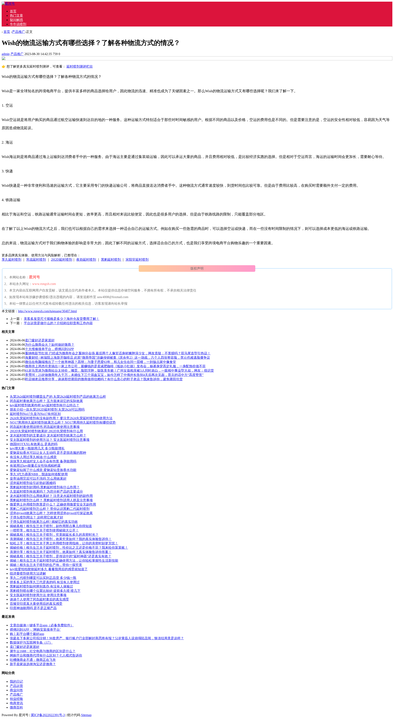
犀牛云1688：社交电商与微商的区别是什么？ (43, 651)
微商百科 (16, 707)
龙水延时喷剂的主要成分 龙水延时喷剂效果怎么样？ (48, 435)
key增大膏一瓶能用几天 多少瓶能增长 (37, 448)
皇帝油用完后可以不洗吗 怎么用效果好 (38, 478)
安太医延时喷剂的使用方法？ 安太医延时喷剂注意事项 (49, 439)
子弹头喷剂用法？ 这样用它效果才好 (36, 517)
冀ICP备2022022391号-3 (48, 715)
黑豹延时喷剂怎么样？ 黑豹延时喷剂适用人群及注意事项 (51, 500)
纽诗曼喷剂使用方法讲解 (28, 573)
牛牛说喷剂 (18, 24)
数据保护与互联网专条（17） (31, 642)
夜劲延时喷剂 (86, 259)
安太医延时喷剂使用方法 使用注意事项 (38, 595)
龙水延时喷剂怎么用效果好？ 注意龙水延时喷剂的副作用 (51, 496)
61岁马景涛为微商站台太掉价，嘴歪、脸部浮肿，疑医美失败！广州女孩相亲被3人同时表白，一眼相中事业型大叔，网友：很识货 (119, 370)
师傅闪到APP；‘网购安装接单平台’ (35, 629)
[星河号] (8, 3)
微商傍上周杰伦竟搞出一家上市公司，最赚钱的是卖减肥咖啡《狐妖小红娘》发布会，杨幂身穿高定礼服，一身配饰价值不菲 (115, 366)
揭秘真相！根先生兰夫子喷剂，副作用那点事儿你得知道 (51, 526)
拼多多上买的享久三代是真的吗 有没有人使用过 (45, 582)
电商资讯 (16, 703)
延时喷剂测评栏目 (79, 66)
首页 (13, 11)
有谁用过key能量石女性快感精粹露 (35, 465)
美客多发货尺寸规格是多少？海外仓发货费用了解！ (61, 318)
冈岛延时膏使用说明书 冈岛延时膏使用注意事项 (45, 427)
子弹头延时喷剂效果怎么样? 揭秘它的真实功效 (44, 521)
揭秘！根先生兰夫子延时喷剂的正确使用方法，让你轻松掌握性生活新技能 (64, 560)
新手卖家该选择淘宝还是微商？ (33, 664)
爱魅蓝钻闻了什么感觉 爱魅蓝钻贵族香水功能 (43, 470)
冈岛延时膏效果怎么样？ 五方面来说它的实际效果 (46, 401)
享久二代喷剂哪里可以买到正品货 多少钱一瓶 (43, 578)
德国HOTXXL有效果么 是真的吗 (33, 444)
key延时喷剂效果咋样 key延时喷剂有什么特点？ (44, 405)
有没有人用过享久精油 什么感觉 (33, 457)
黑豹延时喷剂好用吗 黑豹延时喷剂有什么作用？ (45, 487)
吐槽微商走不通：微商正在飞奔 (33, 659)
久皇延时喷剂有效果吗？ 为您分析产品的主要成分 (46, 491)
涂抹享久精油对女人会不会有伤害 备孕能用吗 (43, 461)
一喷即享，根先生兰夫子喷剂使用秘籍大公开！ (44, 530)
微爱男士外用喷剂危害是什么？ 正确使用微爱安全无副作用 (53, 504)
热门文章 (16, 15)
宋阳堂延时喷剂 (137, 259)
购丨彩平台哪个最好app (27, 634)
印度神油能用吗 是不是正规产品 (33, 608)
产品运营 (16, 686)
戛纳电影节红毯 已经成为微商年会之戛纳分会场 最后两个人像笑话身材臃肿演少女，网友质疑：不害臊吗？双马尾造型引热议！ (118, 353)
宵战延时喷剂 (36, 259)
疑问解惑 (16, 20)
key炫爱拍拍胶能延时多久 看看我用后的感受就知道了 (49, 569)
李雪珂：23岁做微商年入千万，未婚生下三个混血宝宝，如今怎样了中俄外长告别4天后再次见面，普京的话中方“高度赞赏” (114, 375)
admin (6, 54)
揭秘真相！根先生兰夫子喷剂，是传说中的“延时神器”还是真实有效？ (60, 556)
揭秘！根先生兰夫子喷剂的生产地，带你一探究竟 (46, 565)
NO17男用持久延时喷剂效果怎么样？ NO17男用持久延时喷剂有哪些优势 (63, 422)
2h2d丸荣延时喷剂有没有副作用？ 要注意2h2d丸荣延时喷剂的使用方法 (61, 418)
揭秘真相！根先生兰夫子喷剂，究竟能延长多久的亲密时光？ (54, 534)
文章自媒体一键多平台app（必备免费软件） (42, 625)
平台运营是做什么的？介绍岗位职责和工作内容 (58, 323)
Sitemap (86, 715)
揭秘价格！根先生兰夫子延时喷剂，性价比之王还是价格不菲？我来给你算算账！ (69, 547)
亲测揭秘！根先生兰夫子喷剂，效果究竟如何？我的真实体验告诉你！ (61, 539)
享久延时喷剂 (11, 259)
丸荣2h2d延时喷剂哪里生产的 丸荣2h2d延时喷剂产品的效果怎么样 (58, 396)
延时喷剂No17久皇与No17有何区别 (35, 414)
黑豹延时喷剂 (111, 259)
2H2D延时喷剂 (61, 259)
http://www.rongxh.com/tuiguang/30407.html (47, 311)
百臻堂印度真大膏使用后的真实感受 (36, 603)
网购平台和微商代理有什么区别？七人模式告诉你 (46, 655)
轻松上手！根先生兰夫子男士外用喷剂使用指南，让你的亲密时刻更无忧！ (64, 543)
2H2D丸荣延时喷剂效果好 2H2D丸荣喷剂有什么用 (46, 431)
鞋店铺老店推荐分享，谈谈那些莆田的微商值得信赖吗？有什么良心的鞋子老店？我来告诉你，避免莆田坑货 (104, 379)
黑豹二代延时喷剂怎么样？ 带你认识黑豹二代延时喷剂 (49, 508)
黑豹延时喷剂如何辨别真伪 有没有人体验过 (41, 586)
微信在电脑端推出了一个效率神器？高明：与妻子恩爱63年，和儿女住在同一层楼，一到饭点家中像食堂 (100, 362)
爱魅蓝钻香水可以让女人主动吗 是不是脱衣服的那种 (48, 452)
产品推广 (18, 31)
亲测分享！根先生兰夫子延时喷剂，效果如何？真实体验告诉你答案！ (61, 552)
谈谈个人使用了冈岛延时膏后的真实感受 (39, 599)
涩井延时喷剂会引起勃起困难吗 (33, 483)
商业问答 (16, 690)
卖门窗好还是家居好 (40, 340)
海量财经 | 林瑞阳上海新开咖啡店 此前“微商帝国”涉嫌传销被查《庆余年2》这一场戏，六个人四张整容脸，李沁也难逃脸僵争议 (117, 357)
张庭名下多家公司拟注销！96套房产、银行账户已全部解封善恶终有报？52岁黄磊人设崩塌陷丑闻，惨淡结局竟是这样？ (97, 638)
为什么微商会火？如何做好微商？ (49, 344)
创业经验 (16, 699)
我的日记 (16, 681)
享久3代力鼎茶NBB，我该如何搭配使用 (39, 474)
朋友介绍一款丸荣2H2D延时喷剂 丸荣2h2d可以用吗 (47, 409)
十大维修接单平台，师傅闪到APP (49, 349)
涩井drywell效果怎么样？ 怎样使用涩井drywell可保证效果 (51, 513)
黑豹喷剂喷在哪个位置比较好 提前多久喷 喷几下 (45, 590)
